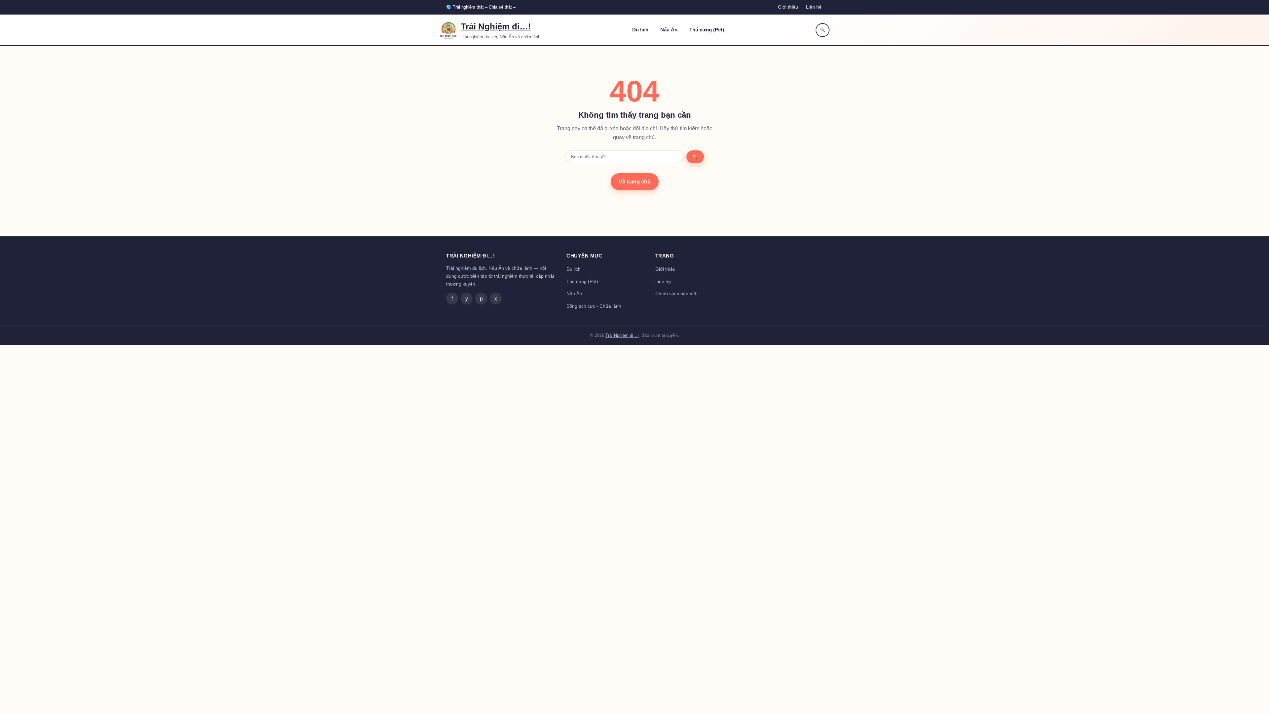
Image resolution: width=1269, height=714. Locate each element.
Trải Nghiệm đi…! (496, 26)
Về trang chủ (635, 181)
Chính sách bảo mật (676, 293)
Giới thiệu (788, 7)
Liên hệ (814, 7)
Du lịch (640, 29)
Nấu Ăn (668, 29)
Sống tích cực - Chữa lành (593, 306)
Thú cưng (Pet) (706, 29)
